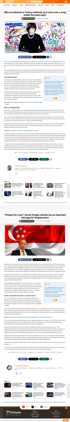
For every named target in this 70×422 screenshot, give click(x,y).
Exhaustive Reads (33, 152)
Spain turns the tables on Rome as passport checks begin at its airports (17, 185)
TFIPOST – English (35, 414)
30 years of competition (34, 283)
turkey (53, 152)
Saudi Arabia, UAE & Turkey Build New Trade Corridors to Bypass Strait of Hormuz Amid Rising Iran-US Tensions (54, 86)
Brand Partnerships (56, 413)
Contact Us (34, 413)
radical (46, 61)
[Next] (56, 98)
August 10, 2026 (16, 187)
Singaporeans (53, 327)
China (50, 320)
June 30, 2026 (15, 197)
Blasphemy (25, 152)
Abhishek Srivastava (29, 18)
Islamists (41, 152)
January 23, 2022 (40, 18)
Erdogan (28, 61)
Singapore (33, 267)
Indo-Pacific (7, 5)
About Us (35, 411)
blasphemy (31, 95)
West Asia (40, 5)
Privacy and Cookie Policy (56, 420)
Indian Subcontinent (30, 5)
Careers (56, 411)
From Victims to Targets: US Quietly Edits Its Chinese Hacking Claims (17, 384)
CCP (21, 352)
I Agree (65, 420)
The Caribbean (60, 5)
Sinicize (58, 266)
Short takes (46, 352)
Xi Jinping (59, 352)
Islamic (12, 63)
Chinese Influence (32, 352)
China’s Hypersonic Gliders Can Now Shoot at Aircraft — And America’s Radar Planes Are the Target (59, 386)
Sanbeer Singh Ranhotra (28, 221)
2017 (32, 79)
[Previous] (54, 98)
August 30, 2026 (16, 387)
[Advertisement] (35, 207)
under (9, 61)
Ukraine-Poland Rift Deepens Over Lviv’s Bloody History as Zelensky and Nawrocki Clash (38, 194)
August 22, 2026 (37, 398)
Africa (52, 5)
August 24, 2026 (16, 398)
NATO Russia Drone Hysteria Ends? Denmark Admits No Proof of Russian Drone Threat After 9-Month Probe (59, 194)
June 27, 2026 (57, 198)
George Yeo (40, 352)
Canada (21, 5)
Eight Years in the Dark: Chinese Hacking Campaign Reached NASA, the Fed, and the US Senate (38, 386)
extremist (50, 61)
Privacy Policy (56, 416)
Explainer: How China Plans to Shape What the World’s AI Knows (59, 394)
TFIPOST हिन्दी (35, 416)
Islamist (63, 63)
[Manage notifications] (66, 408)
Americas (14, 5)
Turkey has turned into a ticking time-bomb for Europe (24, 130)
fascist (62, 61)
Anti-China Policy (14, 352)
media (39, 92)
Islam (23, 125)
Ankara (11, 123)
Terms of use (56, 414)
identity (31, 290)
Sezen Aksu (47, 152)
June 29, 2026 (36, 198)
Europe (47, 5)
